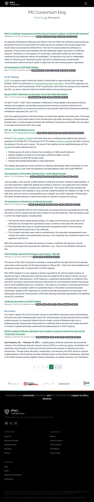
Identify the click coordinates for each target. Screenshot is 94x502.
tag (45, 17)
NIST (49, 97)
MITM (56, 204)
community (28, 395)
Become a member (11, 441)
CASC (44, 97)
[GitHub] (16, 423)
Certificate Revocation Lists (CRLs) (49, 83)
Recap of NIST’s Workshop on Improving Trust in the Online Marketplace (36, 94)
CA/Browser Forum (38, 70)
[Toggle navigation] (85, 3)
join (49, 395)
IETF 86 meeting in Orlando (21, 138)
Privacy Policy (55, 453)
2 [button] (47, 367)
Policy (65, 133)
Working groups (10, 445)
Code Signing (41, 176)
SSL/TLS (69, 36)
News (6, 471)
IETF (51, 70)
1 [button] (42, 367)
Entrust (33, 133)
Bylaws (52, 436)
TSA (75, 36)
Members (8, 449)
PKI (60, 133)
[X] (11, 423)
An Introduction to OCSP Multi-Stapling (21, 67)
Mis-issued (46, 36)
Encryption (54, 176)
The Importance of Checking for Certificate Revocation (28, 201)
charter (7, 147)
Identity (62, 176)
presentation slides (12, 169)
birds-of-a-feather (64, 141)
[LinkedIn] (6, 423)
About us (7, 436)
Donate (7, 453)
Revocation (61, 36)
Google (44, 133)
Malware (69, 176)
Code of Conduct (56, 441)
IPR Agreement (55, 445)
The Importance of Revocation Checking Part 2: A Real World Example (35, 173)
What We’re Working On (13, 475)
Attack (39, 36)
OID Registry (54, 449)
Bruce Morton (24, 133)
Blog (6, 467)
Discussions (8, 479)
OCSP (54, 36)
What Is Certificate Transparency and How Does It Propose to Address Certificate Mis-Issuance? (46, 33)
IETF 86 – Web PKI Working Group (19, 130)
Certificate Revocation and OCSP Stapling (22, 301)
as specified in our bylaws (71, 492)
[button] (34, 367)
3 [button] (51, 367)
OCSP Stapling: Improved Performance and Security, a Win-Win (32, 254)
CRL (47, 70)
